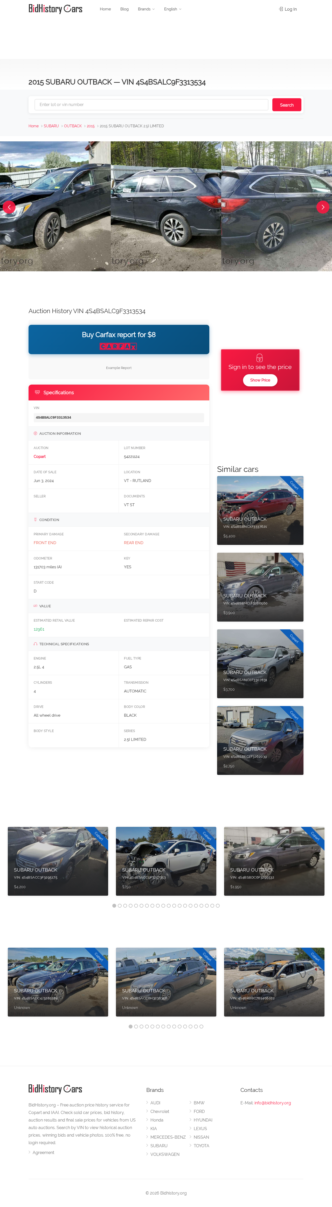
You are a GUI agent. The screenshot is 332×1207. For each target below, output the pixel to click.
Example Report (119, 368)
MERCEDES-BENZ (168, 1137)
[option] (58, 863)
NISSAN (201, 1137)
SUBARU (51, 126)
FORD (199, 1111)
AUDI (155, 1102)
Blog (124, 9)
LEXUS (200, 1128)
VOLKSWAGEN (164, 1154)
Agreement (43, 1152)
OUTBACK (73, 126)
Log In (290, 9)
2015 (91, 126)
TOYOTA (201, 1145)
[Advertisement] (166, 36)
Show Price (260, 380)
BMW (199, 1102)
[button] (9, 207)
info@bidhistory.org (272, 1102)
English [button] (170, 9)
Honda (156, 1120)
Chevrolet (159, 1111)
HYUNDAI (203, 1120)
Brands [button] (144, 9)
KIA (153, 1128)
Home (105, 9)
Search (287, 105)
